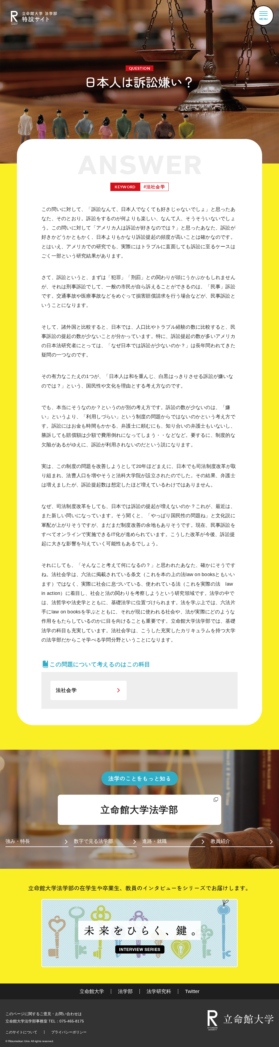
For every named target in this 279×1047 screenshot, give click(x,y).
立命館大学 (92, 991)
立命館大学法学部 (139, 809)
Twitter (192, 991)
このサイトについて (21, 1032)
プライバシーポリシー (69, 1032)
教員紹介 (220, 841)
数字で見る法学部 (93, 841)
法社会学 (66, 690)
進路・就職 (154, 841)
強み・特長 (17, 841)
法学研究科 (159, 991)
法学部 (125, 991)
